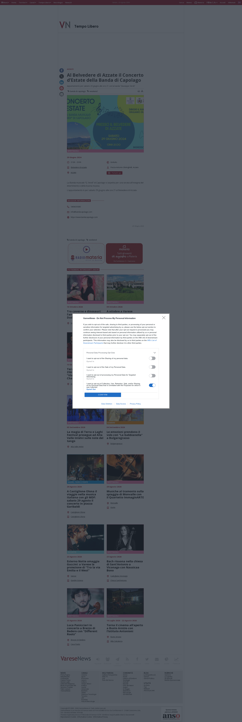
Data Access (121, 404)
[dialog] (121, 361)
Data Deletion (106, 404)
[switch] (152, 358)
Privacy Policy (135, 404)
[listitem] (121, 352)
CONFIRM (103, 395)
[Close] (164, 318)
